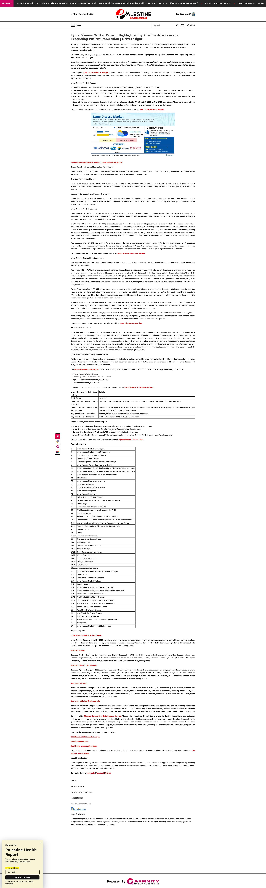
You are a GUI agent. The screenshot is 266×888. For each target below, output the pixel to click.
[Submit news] (57, 436)
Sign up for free (22, 877)
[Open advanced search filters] (182, 25)
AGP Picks (6, 3)
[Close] (41, 843)
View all (261, 3)
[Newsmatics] (57, 451)
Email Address (12, 868)
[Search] (177, 25)
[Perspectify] (57, 441)
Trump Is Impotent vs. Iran (218, 3)
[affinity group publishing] (57, 446)
